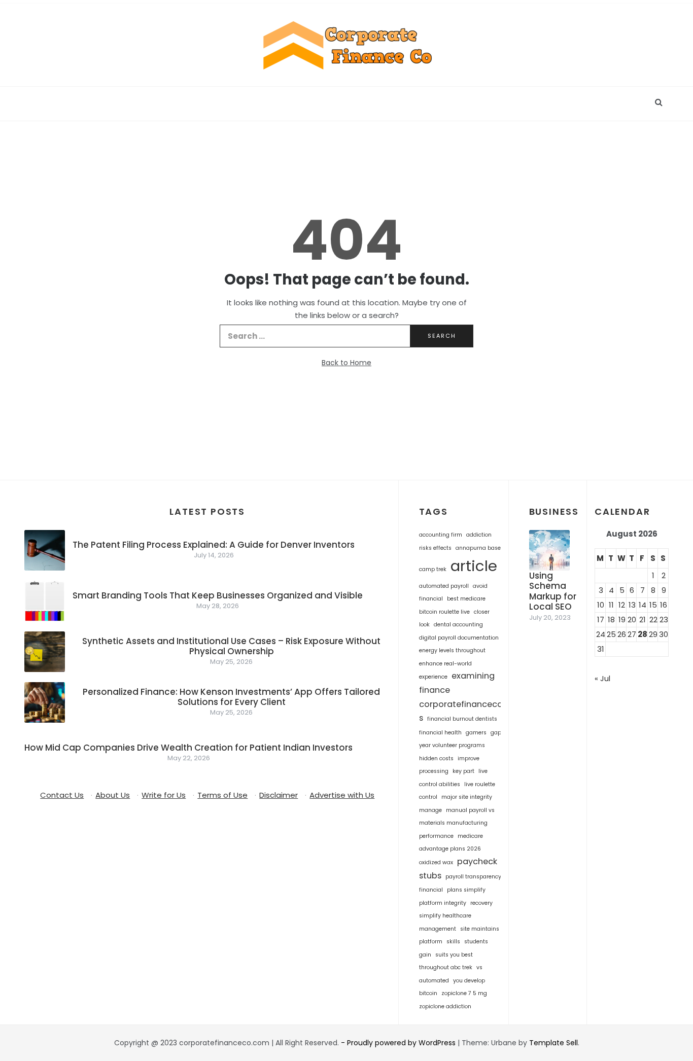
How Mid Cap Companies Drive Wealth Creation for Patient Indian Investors (188, 747)
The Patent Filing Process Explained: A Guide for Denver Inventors (214, 545)
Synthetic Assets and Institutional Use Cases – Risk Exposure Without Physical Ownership (231, 646)
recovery (481, 903)
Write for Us (164, 795)
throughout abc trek (445, 967)
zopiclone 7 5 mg (464, 993)
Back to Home (346, 363)
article (474, 565)
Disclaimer (278, 795)
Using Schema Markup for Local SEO (552, 591)
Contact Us (62, 795)
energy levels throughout (452, 650)
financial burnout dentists (462, 719)
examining (473, 676)
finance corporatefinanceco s (461, 704)
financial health (440, 732)
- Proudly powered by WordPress (399, 1043)
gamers (476, 732)
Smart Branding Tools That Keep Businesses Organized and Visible (218, 595)
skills (453, 941)
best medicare (466, 599)
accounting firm (440, 535)
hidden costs (436, 758)
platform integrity (442, 903)
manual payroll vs (470, 810)
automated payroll (444, 586)
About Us (112, 795)
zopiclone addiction (445, 1006)
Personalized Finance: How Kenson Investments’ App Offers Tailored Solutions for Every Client (231, 697)
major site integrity (466, 797)
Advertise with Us (341, 795)
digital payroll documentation (459, 638)
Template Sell (553, 1043)
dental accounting (458, 624)
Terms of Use (222, 795)
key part (463, 771)
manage (430, 810)
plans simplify (466, 890)
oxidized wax (436, 862)
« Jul (602, 678)
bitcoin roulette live (444, 612)
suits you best (454, 955)
